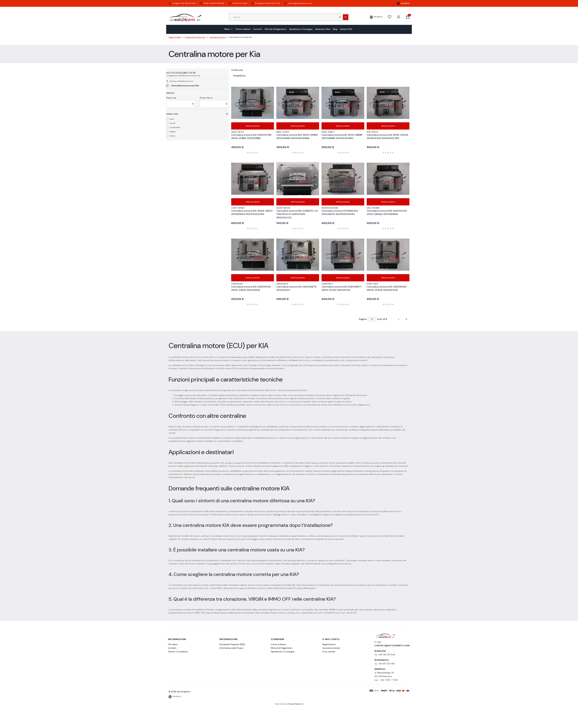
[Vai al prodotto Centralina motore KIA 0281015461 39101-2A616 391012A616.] (252, 254)
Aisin (172, 119)
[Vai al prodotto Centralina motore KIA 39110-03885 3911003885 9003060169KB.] (297, 103)
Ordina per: (237, 70)
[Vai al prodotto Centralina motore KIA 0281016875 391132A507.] (297, 254)
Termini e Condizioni (178, 651)
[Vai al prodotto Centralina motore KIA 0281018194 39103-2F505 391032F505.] (388, 254)
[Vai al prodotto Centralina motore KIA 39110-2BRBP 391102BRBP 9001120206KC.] (343, 103)
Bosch (172, 123)
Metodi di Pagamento (281, 648)
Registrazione (329, 644)
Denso (173, 136)
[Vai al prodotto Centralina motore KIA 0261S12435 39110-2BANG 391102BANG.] (388, 178)
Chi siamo (173, 644)
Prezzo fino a (206, 98)
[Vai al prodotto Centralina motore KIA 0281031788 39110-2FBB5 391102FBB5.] (252, 103)
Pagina (363, 319)
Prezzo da (171, 98)
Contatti (172, 648)
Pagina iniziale (175, 37)
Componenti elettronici (195, 37)
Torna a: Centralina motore (181, 81)
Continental (175, 127)
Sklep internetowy (288, 704)
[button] (345, 17)
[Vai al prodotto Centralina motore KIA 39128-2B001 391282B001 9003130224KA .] (252, 178)
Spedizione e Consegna (282, 651)
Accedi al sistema (331, 648)
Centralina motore (217, 37)
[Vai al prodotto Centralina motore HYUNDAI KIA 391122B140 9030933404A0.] (343, 178)
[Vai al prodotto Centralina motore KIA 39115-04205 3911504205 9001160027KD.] (388, 103)
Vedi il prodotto (253, 126)
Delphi (172, 131)
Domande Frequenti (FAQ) (232, 644)
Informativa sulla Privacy (231, 648)
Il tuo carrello (328, 651)
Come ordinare (278, 644)
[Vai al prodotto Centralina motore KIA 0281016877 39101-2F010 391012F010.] (343, 254)
